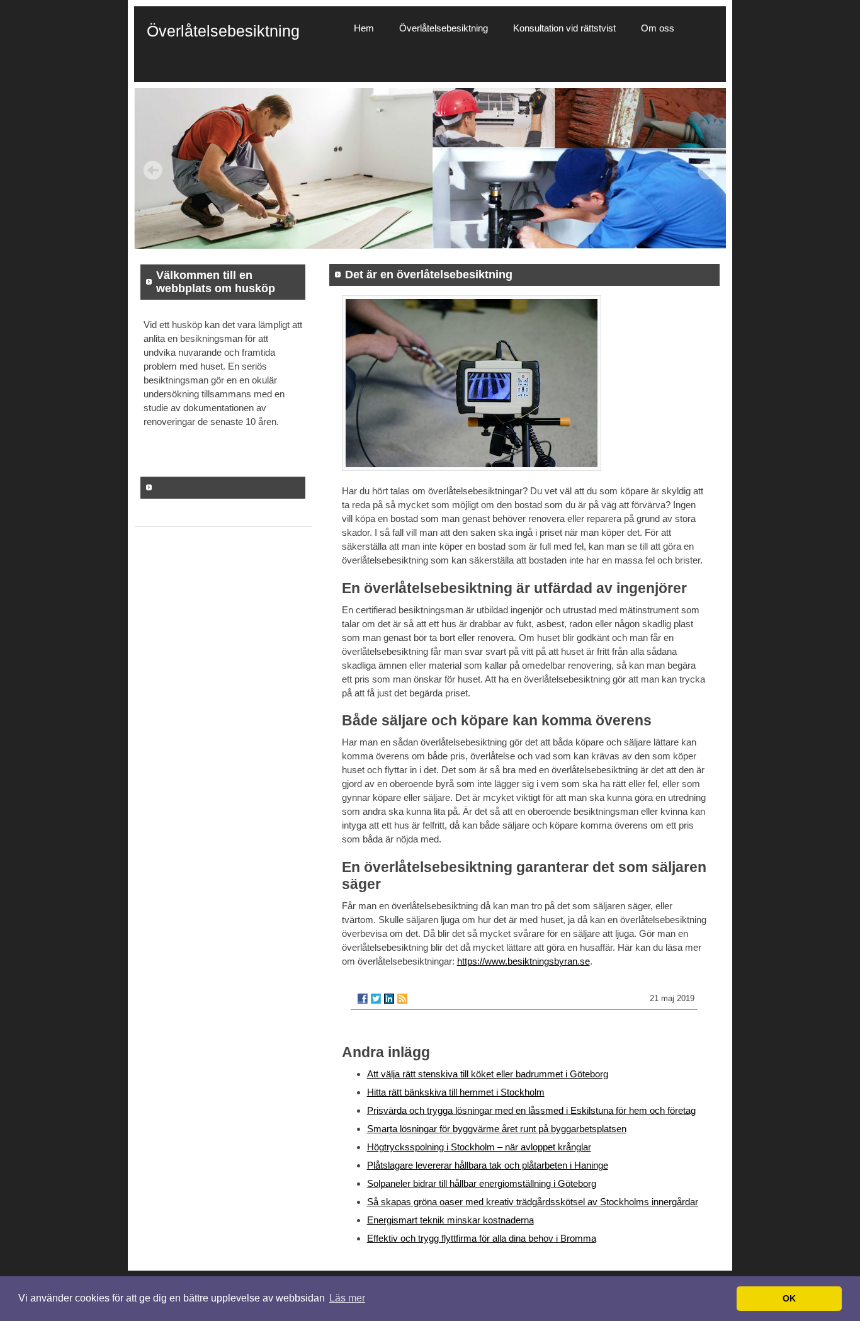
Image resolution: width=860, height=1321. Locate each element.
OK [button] (789, 1298)
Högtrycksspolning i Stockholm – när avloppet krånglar (479, 1147)
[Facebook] (363, 999)
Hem (364, 28)
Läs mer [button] (347, 1298)
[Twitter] (376, 999)
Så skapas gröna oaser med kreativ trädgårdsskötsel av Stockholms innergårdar (532, 1201)
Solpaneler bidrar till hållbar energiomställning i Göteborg (481, 1183)
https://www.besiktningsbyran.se (523, 961)
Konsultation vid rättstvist (564, 28)
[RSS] (402, 999)
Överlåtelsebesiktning (443, 28)
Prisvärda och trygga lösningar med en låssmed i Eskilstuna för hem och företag (531, 1110)
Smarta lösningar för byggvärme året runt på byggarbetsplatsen (496, 1128)
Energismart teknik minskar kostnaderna (450, 1220)
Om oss (657, 28)
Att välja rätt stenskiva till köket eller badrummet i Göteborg (487, 1074)
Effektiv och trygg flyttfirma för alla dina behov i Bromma (481, 1238)
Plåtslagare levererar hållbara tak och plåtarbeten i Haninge (487, 1165)
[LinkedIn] (389, 999)
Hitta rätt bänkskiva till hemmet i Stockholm (456, 1092)
